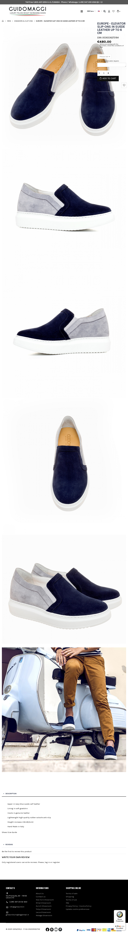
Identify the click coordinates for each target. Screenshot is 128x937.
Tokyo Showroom (43, 909)
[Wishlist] (113, 11)
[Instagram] (52, 930)
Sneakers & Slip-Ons (23, 21)
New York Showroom (45, 900)
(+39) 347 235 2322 (88, 2)
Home (3, 21)
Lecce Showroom (43, 912)
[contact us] (101, 2)
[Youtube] (56, 930)
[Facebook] (47, 930)
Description (11, 794)
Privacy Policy (72, 906)
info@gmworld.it (17, 907)
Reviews (9, 844)
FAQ (67, 903)
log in (47, 862)
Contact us (41, 896)
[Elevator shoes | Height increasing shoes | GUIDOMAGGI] (33, 11)
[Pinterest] (60, 930)
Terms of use (71, 900)
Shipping (70, 896)
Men (9, 21)
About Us (40, 893)
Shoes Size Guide (9, 832)
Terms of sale (71, 893)
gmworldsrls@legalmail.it (17, 915)
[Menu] (82, 11)
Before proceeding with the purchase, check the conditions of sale (112, 45)
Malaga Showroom (44, 915)
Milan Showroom (43, 903)
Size (99, 53)
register (56, 862)
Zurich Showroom (44, 906)
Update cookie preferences (77, 909)
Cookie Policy (85, 906)
